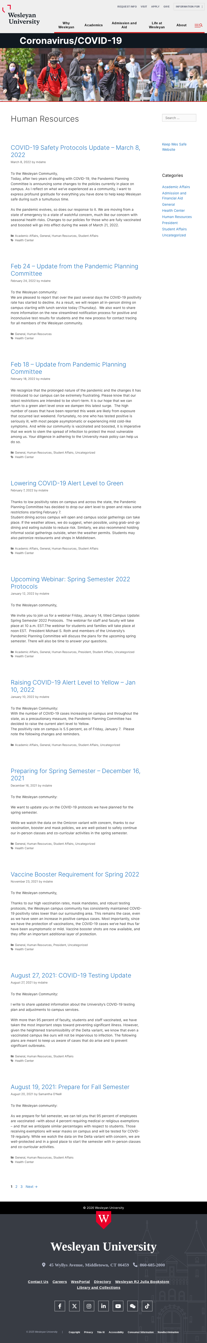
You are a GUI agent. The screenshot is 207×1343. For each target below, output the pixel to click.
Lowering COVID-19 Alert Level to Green (67, 483)
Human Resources (64, 235)
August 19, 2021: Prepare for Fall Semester (70, 1086)
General (45, 235)
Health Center (24, 240)
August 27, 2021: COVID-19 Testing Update (71, 975)
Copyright (74, 1332)
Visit (144, 6)
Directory (102, 1282)
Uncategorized (85, 452)
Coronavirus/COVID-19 (71, 40)
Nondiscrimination (168, 1332)
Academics (93, 25)
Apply (155, 6)
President (84, 652)
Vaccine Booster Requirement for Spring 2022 (75, 874)
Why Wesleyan (66, 25)
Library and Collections (98, 1288)
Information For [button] (189, 6)
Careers (60, 1282)
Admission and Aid (124, 25)
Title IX (101, 1332)
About (181, 25)
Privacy (88, 1332)
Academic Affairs (26, 235)
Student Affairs (88, 235)
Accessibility (116, 1332)
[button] (199, 25)
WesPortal (80, 1282)
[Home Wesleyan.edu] (103, 1220)
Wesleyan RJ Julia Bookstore (142, 1282)
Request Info (127, 6)
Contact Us (38, 1282)
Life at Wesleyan (157, 25)
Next (32, 1187)
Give (167, 6)
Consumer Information (141, 1332)
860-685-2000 (152, 1264)
